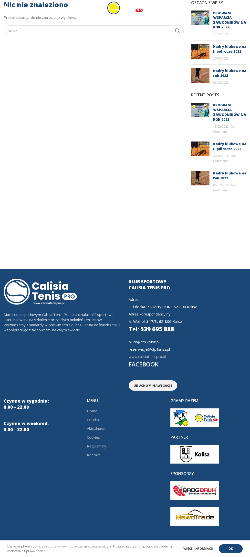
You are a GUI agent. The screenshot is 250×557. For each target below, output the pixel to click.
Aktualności (96, 428)
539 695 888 (151, 329)
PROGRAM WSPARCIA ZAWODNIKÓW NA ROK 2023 (229, 20)
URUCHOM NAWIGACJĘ (153, 385)
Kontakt (93, 454)
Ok (231, 549)
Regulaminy (96, 446)
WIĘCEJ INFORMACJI (198, 548)
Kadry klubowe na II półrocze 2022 (229, 49)
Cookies (93, 437)
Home (92, 410)
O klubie (93, 419)
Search (177, 30)
